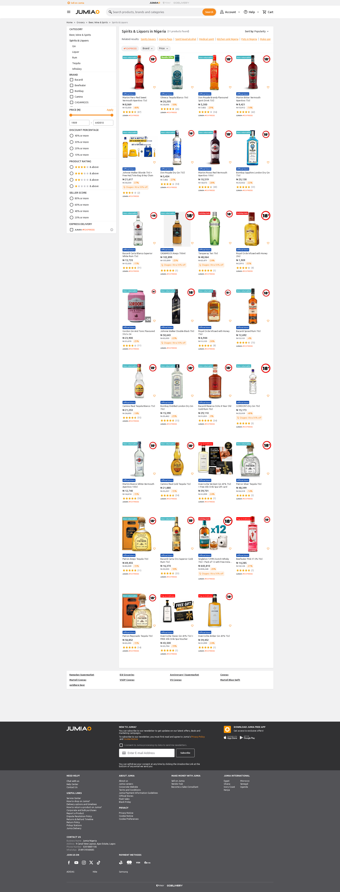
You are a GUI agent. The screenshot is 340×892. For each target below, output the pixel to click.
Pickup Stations (74, 825)
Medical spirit (206, 39)
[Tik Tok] (98, 862)
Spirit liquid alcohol (185, 39)
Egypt (227, 781)
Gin (74, 46)
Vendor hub (177, 784)
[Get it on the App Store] (230, 737)
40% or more (82, 135)
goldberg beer (77, 685)
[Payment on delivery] (121, 862)
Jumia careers (126, 784)
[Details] (111, 230)
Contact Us (72, 787)
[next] (268, 39)
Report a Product (75, 813)
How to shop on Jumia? (78, 801)
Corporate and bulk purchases (81, 810)
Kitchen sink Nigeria (227, 39)
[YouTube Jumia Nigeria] (76, 862)
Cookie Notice (131, 739)
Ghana (227, 784)
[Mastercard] (129, 862)
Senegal (244, 784)
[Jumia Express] (82, 230)
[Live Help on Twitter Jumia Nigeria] (91, 862)
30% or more (82, 142)
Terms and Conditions (130, 790)
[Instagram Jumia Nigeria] (83, 862)
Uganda (244, 787)
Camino (79, 96)
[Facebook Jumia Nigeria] (69, 862)
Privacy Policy (198, 737)
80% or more (82, 198)
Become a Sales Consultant (184, 787)
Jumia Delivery (74, 828)
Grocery (81, 22)
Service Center (74, 798)
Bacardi (79, 79)
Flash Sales (124, 799)
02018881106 (90, 847)
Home (70, 22)
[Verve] (147, 862)
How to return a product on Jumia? (84, 807)
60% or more (82, 204)
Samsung (123, 872)
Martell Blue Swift (230, 680)
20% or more (82, 148)
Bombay (79, 91)
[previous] (124, 39)
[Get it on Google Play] (247, 737)
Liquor (75, 51)
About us (123, 781)
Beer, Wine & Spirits (98, 22)
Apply (110, 109)
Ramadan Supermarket (81, 675)
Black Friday (125, 802)
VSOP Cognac (127, 680)
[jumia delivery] (182, 3)
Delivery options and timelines (82, 804)
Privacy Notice (126, 813)
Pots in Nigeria (249, 39)
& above (94, 167)
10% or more (82, 154)
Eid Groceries (127, 675)
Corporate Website (128, 787)
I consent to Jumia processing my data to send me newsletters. (155, 745)
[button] (154, 87)
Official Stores (126, 796)
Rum (74, 57)
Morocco (245, 781)
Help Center (72, 784)
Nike (95, 872)
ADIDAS (70, 872)
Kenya (227, 790)
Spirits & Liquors (79, 40)
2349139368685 (86, 850)
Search (209, 12)
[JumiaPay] (167, 3)
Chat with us (73, 781)
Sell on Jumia (77, 3)
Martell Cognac (77, 680)
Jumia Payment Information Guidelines (138, 793)
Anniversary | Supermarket (184, 675)
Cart (270, 12)
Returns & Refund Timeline (80, 819)
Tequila (76, 63)
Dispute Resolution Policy (79, 816)
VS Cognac (176, 680)
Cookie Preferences (128, 819)
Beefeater (80, 85)
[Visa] (138, 862)
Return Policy (73, 822)
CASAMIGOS (82, 102)
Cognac (224, 675)
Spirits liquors (148, 39)
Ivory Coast (229, 787)
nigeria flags (165, 39)
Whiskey (77, 68)
